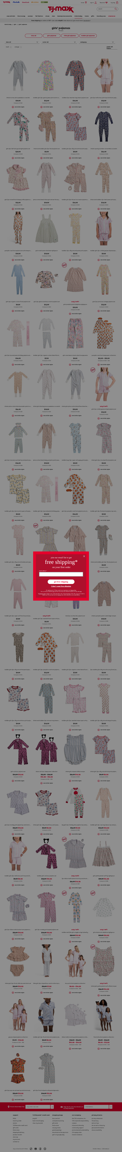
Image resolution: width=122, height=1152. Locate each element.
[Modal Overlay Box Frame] (61, 576)
